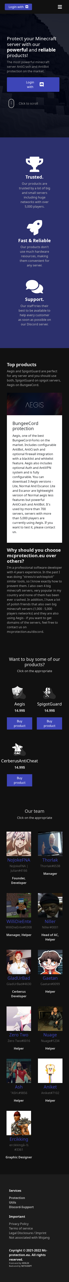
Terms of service (21, 1228)
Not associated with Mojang (29, 1237)
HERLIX (25, 1263)
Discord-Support (21, 1207)
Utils (12, 1202)
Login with (17, 7)
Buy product (19, 723)
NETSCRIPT (26, 1266)
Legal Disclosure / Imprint (27, 1233)
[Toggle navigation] (60, 7)
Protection (17, 1198)
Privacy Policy (19, 1224)
